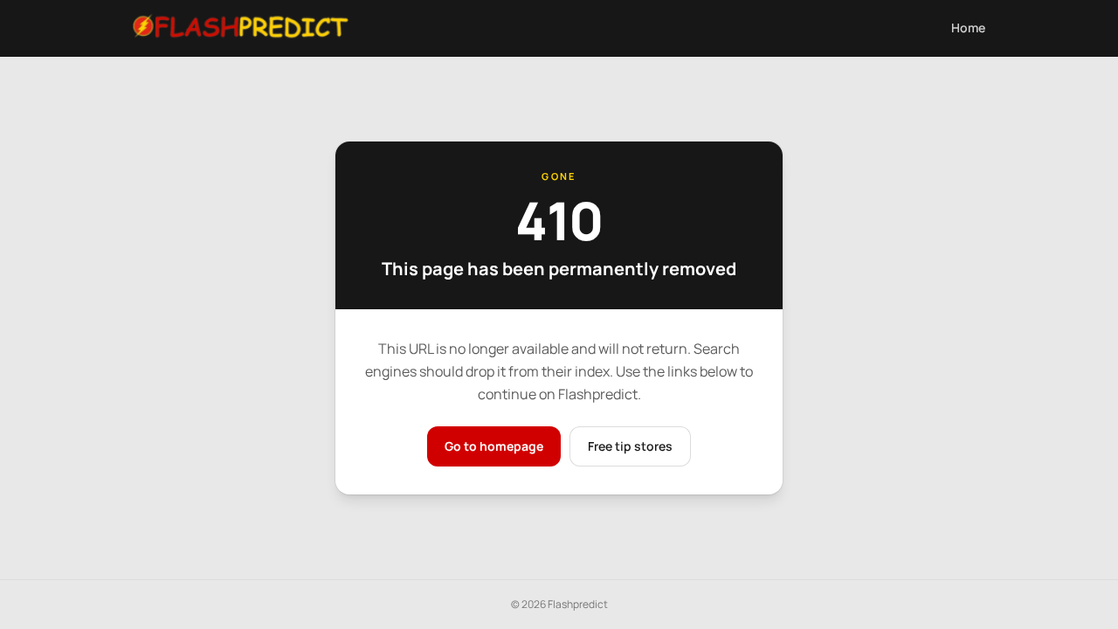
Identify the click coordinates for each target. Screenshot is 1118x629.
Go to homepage (494, 446)
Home (968, 27)
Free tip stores (630, 446)
